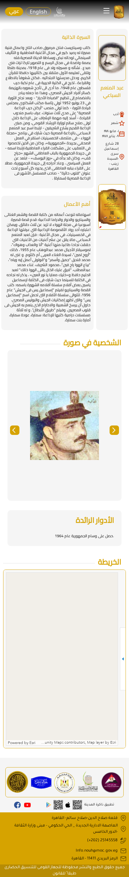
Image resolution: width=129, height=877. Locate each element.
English (38, 11)
